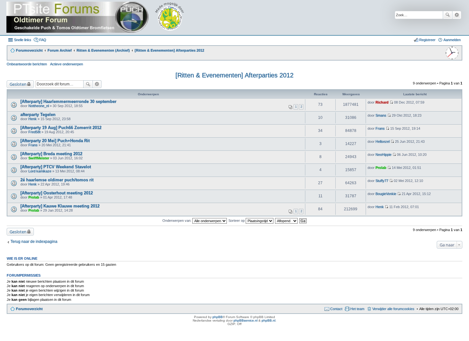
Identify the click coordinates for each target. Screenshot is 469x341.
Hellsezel (383, 141)
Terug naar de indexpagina (34, 241)
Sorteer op (237, 220)
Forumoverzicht (29, 309)
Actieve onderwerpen (66, 64)
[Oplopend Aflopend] (286, 220)
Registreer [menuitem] (427, 40)
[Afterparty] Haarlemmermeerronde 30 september (68, 101)
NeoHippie (383, 154)
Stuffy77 (382, 181)
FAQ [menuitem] (42, 40)
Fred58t (34, 132)
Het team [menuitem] (357, 309)
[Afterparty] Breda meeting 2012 (51, 153)
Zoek (447, 15)
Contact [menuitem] (336, 309)
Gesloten (18, 84)
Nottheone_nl (38, 106)
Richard (382, 102)
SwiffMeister (38, 158)
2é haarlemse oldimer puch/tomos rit (56, 180)
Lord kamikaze (39, 171)
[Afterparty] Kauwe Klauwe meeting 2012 (60, 206)
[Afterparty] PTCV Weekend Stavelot (55, 166)
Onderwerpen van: (177, 220)
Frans (380, 128)
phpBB (217, 317)
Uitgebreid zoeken (456, 15)
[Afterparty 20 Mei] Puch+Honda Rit (55, 140)
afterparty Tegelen (38, 114)
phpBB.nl (268, 320)
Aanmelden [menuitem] (452, 40)
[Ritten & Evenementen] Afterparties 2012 (234, 75)
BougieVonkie (386, 194)
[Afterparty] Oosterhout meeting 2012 (56, 193)
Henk (32, 119)
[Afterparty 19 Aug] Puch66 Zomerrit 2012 (60, 127)
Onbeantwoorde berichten (27, 64)
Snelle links (22, 40)
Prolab (381, 168)
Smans (381, 115)
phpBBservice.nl (245, 320)
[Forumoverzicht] (99, 17)
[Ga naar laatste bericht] (391, 102)
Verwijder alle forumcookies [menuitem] (393, 309)
